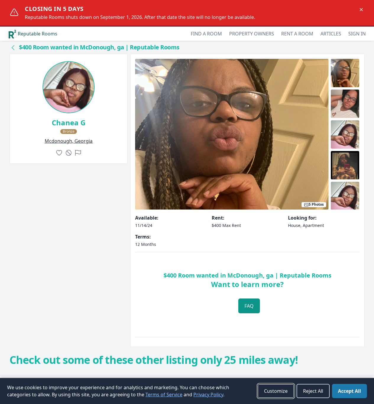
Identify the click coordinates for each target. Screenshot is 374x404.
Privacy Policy (208, 394)
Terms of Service (163, 394)
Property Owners (251, 33)
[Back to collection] (13, 47)
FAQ (249, 306)
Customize (276, 391)
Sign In (357, 33)
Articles (330, 33)
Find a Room (206, 33)
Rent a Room (297, 33)
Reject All (313, 391)
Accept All (349, 391)
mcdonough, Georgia (69, 141)
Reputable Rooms (37, 33)
